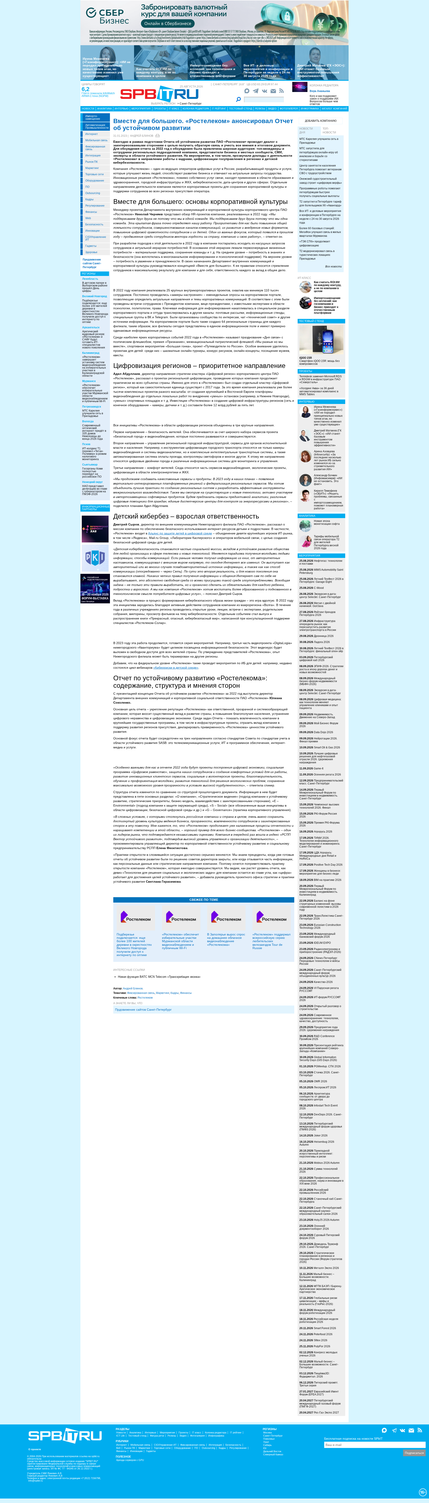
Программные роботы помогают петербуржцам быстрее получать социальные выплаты (320, 192)
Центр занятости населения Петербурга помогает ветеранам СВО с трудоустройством (320, 169)
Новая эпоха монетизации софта (327, 522)
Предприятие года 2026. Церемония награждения (319, 1029)
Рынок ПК (91, 161)
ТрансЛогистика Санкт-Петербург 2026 (321, 917)
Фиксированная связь (95, 148)
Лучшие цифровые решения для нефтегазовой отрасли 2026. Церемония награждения (318, 758)
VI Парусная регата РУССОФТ (319, 989)
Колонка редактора (324, 85)
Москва (267, 1432)
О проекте (34, 1449)
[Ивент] (95, 529)
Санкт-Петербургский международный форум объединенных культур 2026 (320, 972)
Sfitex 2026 (320, 1340)
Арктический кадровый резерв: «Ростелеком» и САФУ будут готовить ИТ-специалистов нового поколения (93, 339)
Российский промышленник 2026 (313, 1191)
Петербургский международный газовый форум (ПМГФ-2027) (320, 1403)
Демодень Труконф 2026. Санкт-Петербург (318, 1246)
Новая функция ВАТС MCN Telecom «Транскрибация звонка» (159, 976)
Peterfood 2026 (323, 1334)
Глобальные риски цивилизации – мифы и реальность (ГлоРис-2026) (318, 1300)
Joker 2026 (321, 1135)
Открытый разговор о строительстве (320, 1008)
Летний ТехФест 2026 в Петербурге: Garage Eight (321, 580)
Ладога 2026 (322, 642)
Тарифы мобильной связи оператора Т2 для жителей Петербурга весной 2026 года (326, 542)
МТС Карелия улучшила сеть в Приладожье (92, 413)
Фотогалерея (289, 108)
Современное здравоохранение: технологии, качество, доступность (319, 1018)
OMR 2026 (320, 1081)
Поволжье (269, 1439)
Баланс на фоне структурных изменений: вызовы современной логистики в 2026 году (320, 905)
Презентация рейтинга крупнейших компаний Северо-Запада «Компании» (321, 1048)
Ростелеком (145, 997)
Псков (86, 444)
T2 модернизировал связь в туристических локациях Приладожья (316, 255)
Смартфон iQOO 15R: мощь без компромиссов (319, 360)
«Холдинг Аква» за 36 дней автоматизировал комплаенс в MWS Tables (318, 391)
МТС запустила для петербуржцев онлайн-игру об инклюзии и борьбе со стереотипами (318, 154)
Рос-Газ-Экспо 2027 (326, 1412)
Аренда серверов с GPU (130, 1460)
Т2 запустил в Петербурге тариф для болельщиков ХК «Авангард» (320, 203)
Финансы (91, 212)
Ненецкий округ (92, 482)
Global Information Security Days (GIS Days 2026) (318, 1059)
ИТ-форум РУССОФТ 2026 (320, 999)
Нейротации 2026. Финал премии (318, 740)
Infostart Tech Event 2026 (318, 1107)
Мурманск (89, 381)
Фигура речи (157, 1436)
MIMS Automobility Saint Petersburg (321, 571)
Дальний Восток (272, 1451)
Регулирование (95, 205)
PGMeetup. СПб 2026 (327, 1066)
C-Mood (319, 587)
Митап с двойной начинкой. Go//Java (317, 605)
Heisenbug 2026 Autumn (316, 1143)
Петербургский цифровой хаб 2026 (316, 659)
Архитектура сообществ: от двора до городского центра (314, 1096)
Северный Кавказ (273, 1454)
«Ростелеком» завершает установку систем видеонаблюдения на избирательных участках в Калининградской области (94, 366)
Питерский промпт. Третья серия (318, 1384)
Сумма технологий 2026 (318, 1170)
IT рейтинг (219, 108)
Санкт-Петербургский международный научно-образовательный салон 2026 (320, 1210)
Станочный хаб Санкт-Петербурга (321, 1200)
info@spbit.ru (35, 1481)
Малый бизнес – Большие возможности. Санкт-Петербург (318, 1364)
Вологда (88, 421)
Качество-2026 (323, 982)
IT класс (174, 108)
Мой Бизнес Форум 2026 (318, 725)
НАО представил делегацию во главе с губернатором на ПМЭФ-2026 (94, 490)
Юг (265, 1448)
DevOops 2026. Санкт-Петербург (320, 1116)
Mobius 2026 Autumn (327, 1162)
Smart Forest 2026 (325, 1328)
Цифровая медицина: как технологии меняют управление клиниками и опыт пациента (320, 704)
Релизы (260, 108)
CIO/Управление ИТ (95, 238)
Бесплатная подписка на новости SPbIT (353, 1438)
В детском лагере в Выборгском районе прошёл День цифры (94, 286)
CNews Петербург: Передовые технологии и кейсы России (319, 960)
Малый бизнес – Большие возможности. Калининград (316, 1276)
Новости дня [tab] (306, 130)
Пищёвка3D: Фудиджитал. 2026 (314, 1375)
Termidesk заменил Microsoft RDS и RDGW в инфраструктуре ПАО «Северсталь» (320, 379)
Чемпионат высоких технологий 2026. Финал (319, 806)
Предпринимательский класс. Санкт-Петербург (321, 782)
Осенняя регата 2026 (327, 774)
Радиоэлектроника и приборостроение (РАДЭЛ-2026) (320, 951)
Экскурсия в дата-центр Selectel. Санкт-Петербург (320, 595)
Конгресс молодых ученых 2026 (318, 1354)
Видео (272, 108)
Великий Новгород (94, 296)
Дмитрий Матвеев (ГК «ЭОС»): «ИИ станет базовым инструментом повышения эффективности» (321, 70)
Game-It (318, 768)
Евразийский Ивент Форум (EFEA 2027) (319, 1393)
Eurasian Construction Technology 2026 (320, 926)
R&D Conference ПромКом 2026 (317, 1038)
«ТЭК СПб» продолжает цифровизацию (314, 243)
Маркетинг (92, 168)
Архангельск (90, 327)
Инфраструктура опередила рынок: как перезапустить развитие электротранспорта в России (317, 625)
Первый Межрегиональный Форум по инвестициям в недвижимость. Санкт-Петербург (318, 794)
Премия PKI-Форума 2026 (319, 824)
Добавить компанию (320, 120)
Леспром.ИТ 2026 (325, 1087)
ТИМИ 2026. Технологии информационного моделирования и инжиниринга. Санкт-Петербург (319, 842)
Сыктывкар (89, 464)
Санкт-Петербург (273, 1436)
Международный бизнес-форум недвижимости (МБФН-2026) (318, 681)
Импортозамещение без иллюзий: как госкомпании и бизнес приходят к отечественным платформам (213, 70)
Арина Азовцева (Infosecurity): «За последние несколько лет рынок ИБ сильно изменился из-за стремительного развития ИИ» (327, 460)
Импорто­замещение (92, 117)
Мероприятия (141, 108)
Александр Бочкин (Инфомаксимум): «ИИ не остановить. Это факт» (328, 480)
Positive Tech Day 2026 (328, 864)
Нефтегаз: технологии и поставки (320, 562)
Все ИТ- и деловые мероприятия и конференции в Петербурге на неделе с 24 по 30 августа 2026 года (268, 70)
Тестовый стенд (240, 108)
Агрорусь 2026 (323, 831)
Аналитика (104, 108)
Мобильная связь (96, 140)
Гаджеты (91, 246)
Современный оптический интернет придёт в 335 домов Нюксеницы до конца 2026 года (94, 432)
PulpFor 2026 (322, 1346)
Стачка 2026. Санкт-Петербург (319, 1074)
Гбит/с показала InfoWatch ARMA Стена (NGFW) (98, 95)
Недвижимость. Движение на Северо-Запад (317, 716)
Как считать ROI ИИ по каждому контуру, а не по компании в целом (156, 72)
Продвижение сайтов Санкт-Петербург (92, 263)
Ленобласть (90, 278)
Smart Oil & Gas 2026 (327, 747)
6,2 (85, 89)
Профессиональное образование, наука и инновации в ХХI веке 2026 (321, 1180)
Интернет (91, 134)
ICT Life (120, 1436)
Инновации (92, 230)
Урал (266, 1442)
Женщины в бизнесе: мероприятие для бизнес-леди (320, 872)
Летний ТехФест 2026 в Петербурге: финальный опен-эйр (321, 650)
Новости (88, 108)
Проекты (160, 108)
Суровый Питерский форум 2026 (319, 1237)
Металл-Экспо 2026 (326, 1268)
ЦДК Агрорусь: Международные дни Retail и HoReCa (317, 855)
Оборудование (94, 180)
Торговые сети (94, 174)
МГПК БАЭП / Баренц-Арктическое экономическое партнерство (320, 1289)
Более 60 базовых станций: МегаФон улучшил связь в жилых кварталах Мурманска (320, 232)
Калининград (90, 352)
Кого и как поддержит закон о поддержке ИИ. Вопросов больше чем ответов (324, 100)
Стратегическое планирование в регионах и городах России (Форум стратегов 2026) (320, 1257)
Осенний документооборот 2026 (314, 1227)
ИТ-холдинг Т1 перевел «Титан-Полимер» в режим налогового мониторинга (94, 454)
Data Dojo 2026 (323, 732)
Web (88, 218)
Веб (118, 1448)
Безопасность (94, 224)
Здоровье (91, 252)
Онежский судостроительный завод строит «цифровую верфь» (320, 180)
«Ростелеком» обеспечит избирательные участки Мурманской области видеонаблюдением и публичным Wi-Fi (95, 393)
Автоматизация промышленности (97, 126)
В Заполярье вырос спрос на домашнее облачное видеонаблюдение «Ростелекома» (226, 939)
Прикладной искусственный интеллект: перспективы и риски (316, 1153)
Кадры (89, 199)
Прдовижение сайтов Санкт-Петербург (143, 1009)
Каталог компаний (334, 108)
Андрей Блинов (141, 135)
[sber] (214, 22)
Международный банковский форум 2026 (317, 935)
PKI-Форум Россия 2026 (318, 815)
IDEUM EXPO (322, 942)
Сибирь (267, 1445)
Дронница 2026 (324, 636)
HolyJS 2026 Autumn (326, 1219)
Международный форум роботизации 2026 (317, 1312)
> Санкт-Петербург (189, 103)
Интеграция (93, 155)
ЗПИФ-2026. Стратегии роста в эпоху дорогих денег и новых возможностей (321, 669)
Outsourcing (92, 193)
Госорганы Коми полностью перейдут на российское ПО (92, 472)
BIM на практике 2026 (327, 880)
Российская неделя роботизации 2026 (318, 1320)
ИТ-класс (304, 278)
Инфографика (310, 108)
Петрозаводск (91, 406)
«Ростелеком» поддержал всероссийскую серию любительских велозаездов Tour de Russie (271, 941)
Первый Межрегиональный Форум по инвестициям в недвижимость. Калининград (318, 890)
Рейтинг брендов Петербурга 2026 (317, 614)
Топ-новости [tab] (329, 130)
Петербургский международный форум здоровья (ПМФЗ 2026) (320, 1126)
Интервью (121, 108)
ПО (87, 187)
